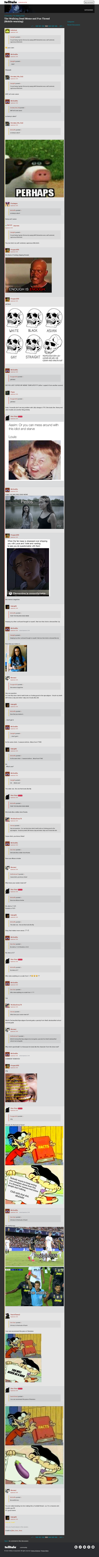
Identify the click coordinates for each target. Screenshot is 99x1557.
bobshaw (14, 30)
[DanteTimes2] (7, 1316)
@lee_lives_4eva (16, 1530)
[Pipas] (7, 393)
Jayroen (16, 226)
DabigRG (12, 37)
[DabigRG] (7, 607)
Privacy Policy (45, 1551)
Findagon (14, 203)
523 (46, 26)
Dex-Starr (14, 416)
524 (49, 26)
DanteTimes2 (15, 1315)
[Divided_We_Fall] (7, 77)
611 (61, 26)
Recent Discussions (73, 25)
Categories (88, 10)
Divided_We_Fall (17, 76)
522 (43, 26)
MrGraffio (14, 54)
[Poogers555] (7, 250)
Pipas (13, 392)
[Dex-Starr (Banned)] (7, 417)
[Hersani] (7, 678)
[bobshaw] (7, 31)
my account (89, 2)
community (22, 2)
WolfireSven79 (16, 819)
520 (37, 26)
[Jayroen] (8, 225)
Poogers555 (15, 250)
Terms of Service (35, 1551)
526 (56, 26)
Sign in (6, 1541)
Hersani (13, 678)
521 (40, 26)
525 (53, 26)
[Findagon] (7, 204)
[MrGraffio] (7, 55)
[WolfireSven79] (7, 819)
